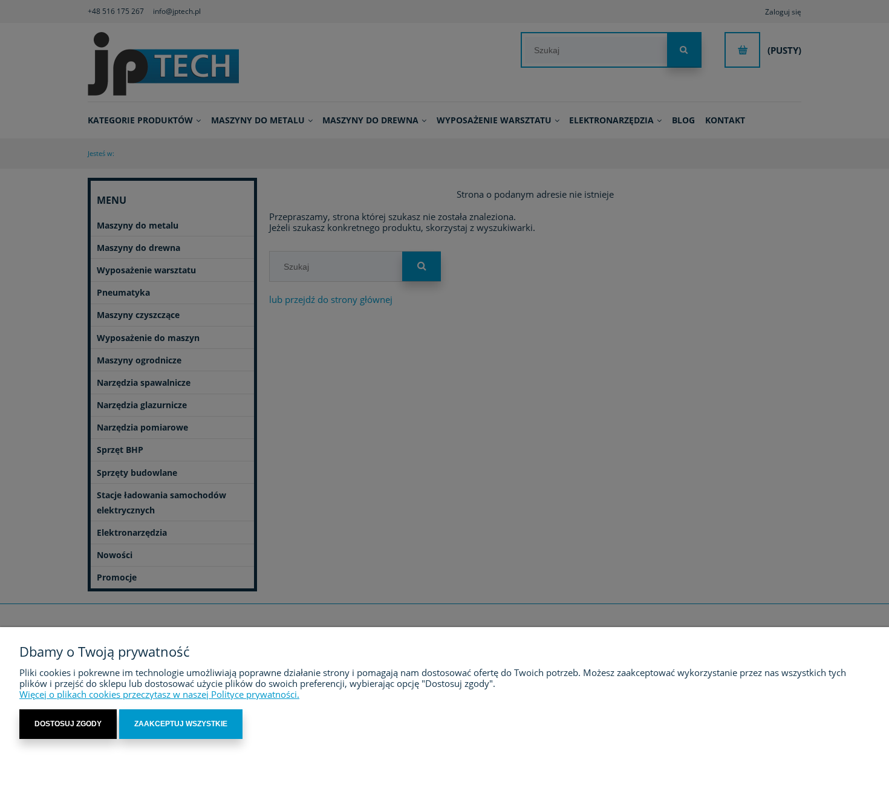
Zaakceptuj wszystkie (180, 724)
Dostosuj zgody (68, 724)
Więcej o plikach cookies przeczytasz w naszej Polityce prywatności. (159, 694)
